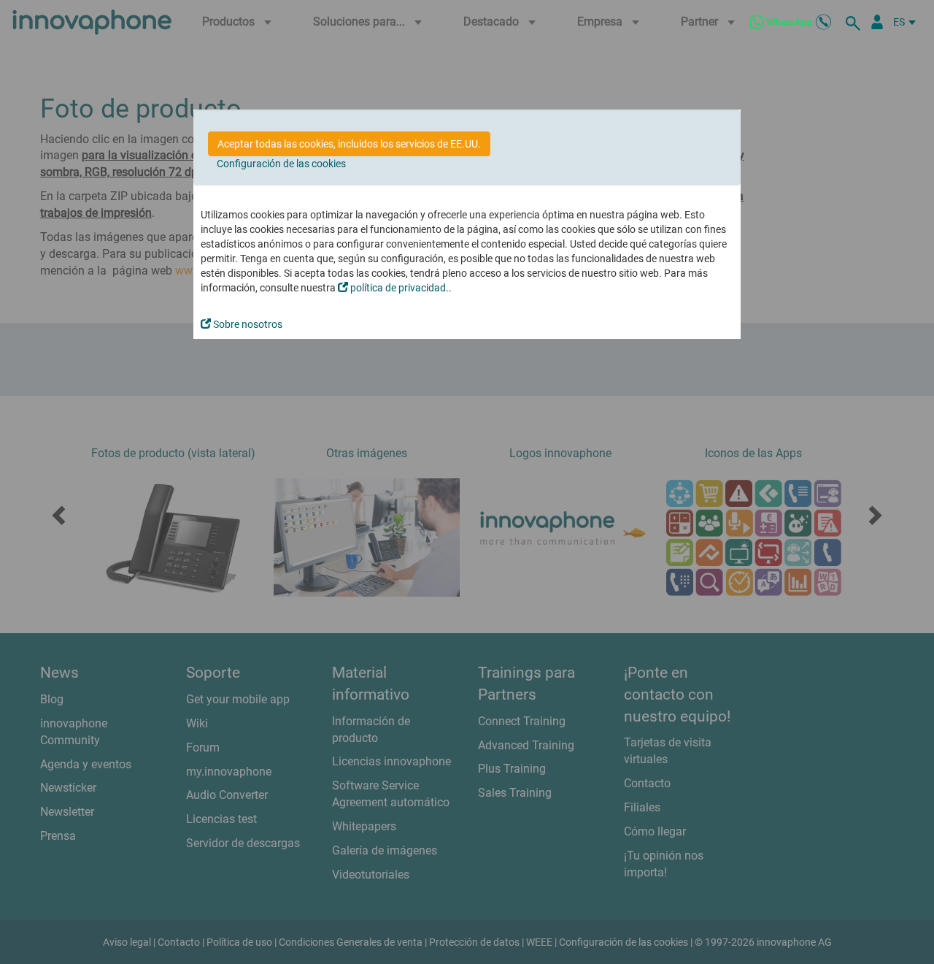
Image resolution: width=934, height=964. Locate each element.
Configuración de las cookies (281, 163)
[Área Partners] (877, 22)
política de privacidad (397, 288)
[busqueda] (855, 22)
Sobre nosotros (246, 324)
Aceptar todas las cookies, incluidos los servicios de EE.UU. (349, 144)
